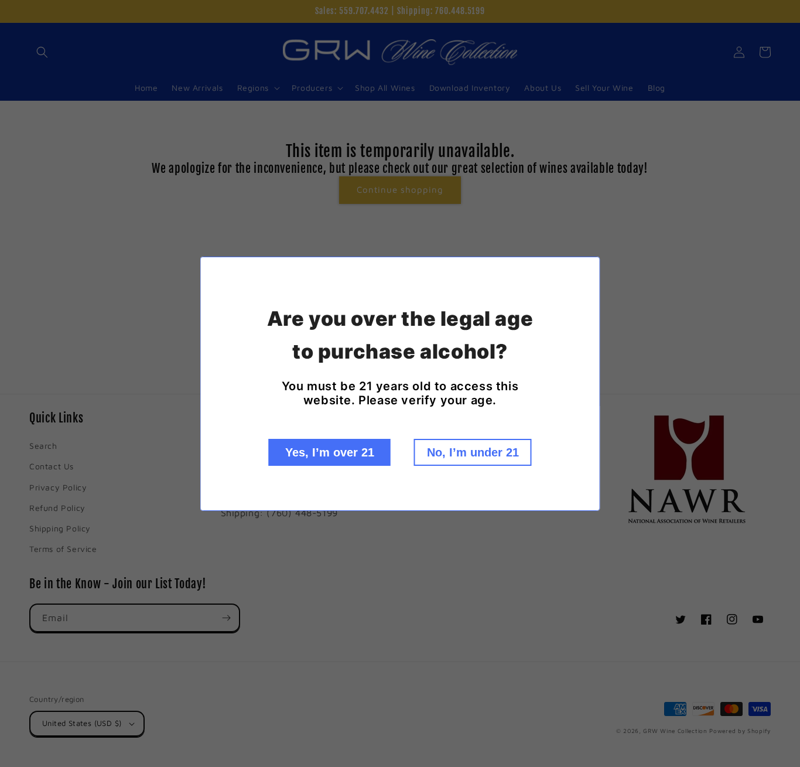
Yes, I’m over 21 (329, 452)
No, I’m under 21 (473, 452)
